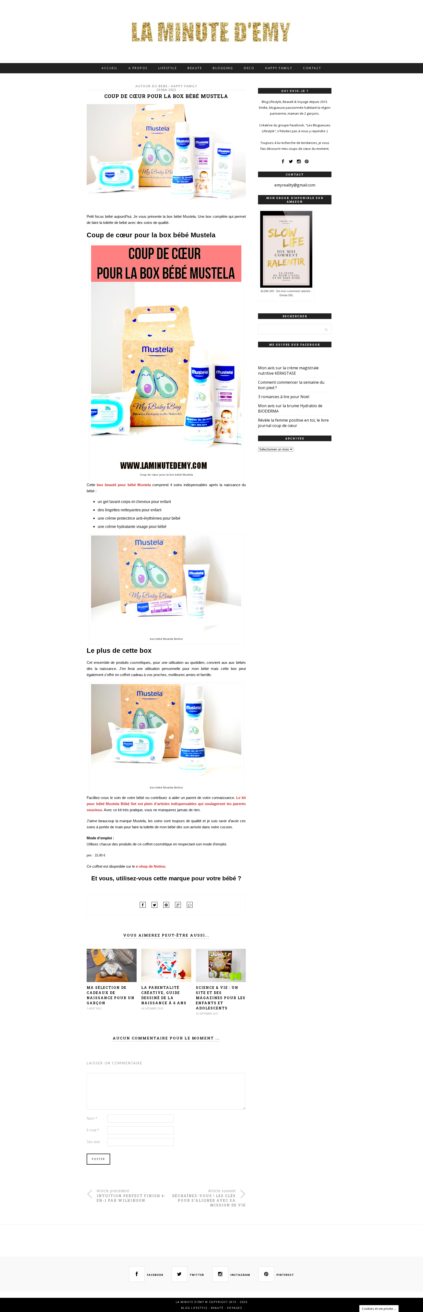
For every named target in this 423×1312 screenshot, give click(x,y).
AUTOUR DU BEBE (151, 86)
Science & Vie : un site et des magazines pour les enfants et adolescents (221, 997)
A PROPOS (138, 68)
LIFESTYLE (167, 68)
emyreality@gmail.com (294, 185)
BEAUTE (195, 68)
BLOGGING (223, 68)
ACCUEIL (110, 68)
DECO (249, 68)
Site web (93, 1141)
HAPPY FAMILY (278, 68)
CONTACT (312, 68)
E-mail (93, 1130)
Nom (92, 1118)
